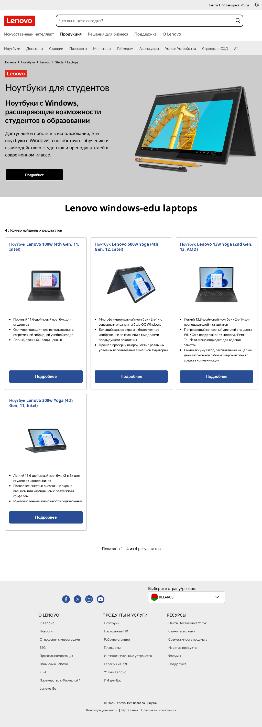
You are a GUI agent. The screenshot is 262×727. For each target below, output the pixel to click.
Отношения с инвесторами (60, 639)
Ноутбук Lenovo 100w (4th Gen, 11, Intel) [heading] (44, 246)
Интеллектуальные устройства (128, 655)
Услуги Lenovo (115, 672)
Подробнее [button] (34, 174)
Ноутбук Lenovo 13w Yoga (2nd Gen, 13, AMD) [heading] (216, 246)
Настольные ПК (116, 631)
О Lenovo (47, 623)
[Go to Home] (19, 21)
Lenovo (45, 62)
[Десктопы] (45, 48)
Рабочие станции (117, 639)
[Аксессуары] (160, 48)
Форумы (174, 655)
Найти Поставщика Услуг (187, 623)
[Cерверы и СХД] (230, 48)
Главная (10, 62)
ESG (43, 647)
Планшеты (112, 647)
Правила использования (158, 710)
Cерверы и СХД (115, 664)
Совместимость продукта (187, 639)
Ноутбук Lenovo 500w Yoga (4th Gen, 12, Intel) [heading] (126, 246)
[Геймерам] (135, 48)
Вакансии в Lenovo (54, 664)
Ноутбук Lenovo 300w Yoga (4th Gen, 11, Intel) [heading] (41, 402)
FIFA (43, 672)
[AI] (239, 48)
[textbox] (187, 597)
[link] (257, 6)
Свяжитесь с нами (181, 631)
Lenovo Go (48, 688)
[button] (238, 21)
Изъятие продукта (182, 647)
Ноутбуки (28, 62)
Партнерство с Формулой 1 (60, 680)
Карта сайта (129, 710)
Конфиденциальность (101, 710)
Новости (46, 631)
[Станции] (65, 48)
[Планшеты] (89, 48)
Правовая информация (56, 655)
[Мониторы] (113, 48)
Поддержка (177, 664)
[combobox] (144, 21)
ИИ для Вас (112, 680)
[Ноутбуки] (22, 48)
